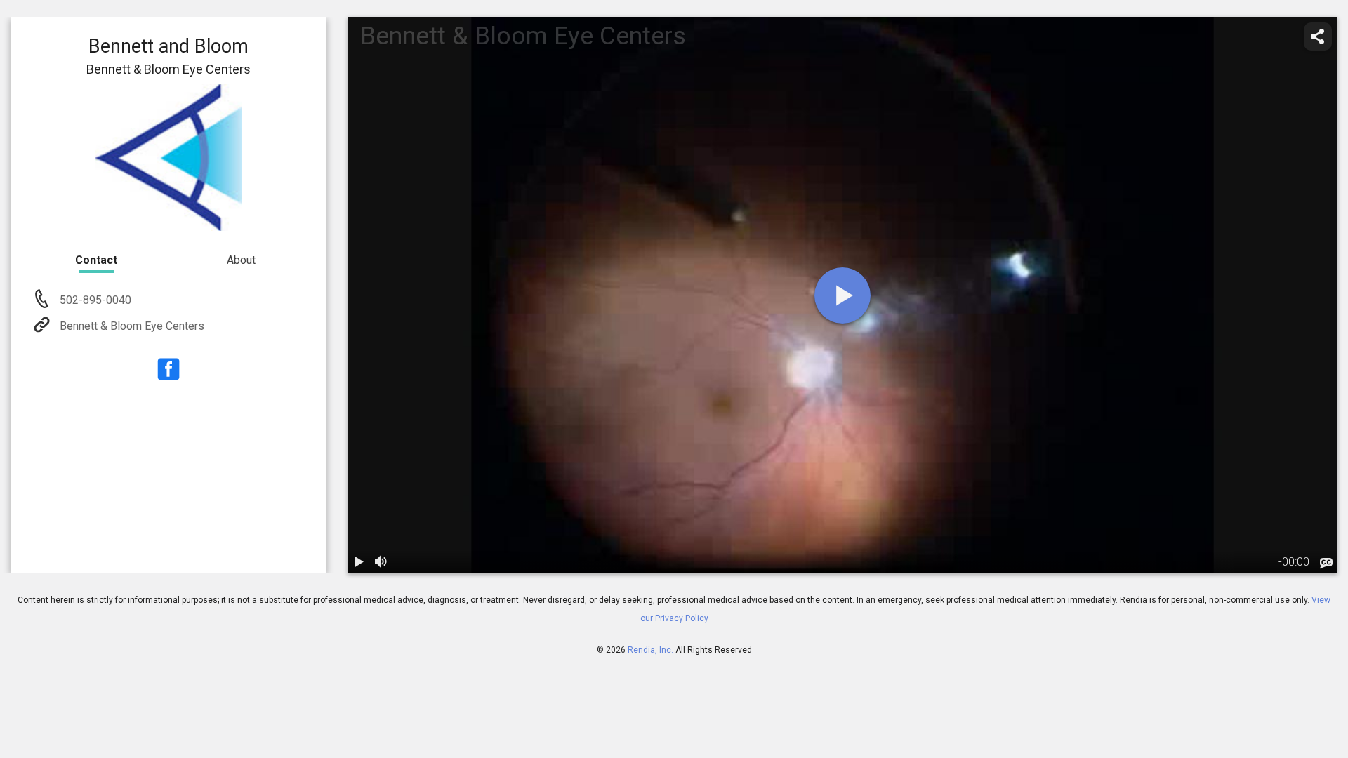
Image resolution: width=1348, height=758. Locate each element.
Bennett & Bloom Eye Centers (132, 326)
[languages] (1326, 563)
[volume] (381, 562)
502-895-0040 (94, 300)
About (241, 260)
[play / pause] (359, 562)
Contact (96, 260)
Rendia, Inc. (650, 650)
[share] (1318, 36)
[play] (842, 295)
